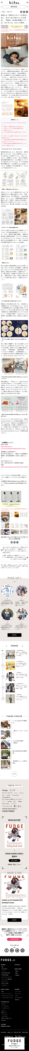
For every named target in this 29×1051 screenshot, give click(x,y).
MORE (14, 920)
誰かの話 (4, 1020)
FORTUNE (3, 1024)
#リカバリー (12, 539)
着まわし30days (5, 803)
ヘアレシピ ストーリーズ (7, 995)
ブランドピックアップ (7, 977)
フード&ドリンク (5, 1008)
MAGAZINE (3, 1032)
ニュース (4, 971)
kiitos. (5, 565)
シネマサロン (5, 1016)
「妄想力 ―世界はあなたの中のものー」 (13, 126)
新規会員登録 (14, 939)
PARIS (16, 973)
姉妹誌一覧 (9, 1032)
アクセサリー (5, 985)
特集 (3, 967)
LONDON (17, 975)
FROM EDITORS (17, 1032)
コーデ (12, 790)
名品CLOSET (4, 969)
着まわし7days (5, 983)
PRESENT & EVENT (5, 1026)
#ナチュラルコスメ (19, 537)
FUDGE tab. (17, 965)
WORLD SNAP (18, 969)
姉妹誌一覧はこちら (14, 864)
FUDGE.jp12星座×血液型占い (10, 809)
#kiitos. (3, 537)
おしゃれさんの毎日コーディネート (12, 799)
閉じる (16, 120)
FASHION (3, 965)
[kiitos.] (14, 2)
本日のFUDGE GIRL (15, 795)
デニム (15, 793)
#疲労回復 (17, 539)
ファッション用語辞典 (7, 979)
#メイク (26, 537)
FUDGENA (10, 801)
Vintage (5, 790)
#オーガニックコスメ (10, 537)
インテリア (13, 803)
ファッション (18, 991)
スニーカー (4, 801)
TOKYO (16, 971)
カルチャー (4, 1004)
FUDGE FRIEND (8, 811)
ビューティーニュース (7, 993)
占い (15, 801)
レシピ (16, 995)
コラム (3, 1010)
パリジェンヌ (7, 806)
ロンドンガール (7, 793)
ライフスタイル (5, 1006)
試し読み (14, 860)
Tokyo (20, 801)
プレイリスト (5, 1014)
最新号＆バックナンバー (13, 565)
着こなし (18, 806)
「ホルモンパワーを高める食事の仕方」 (13, 128)
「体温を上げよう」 (8, 130)
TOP (2, 565)
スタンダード (5, 981)
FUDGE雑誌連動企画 (6, 797)
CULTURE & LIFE (5, 1002)
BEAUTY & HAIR (5, 989)
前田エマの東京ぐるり (7, 1018)
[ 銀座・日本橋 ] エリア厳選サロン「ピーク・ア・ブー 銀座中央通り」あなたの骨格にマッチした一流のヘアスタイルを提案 (14, 557)
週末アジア (4, 1012)
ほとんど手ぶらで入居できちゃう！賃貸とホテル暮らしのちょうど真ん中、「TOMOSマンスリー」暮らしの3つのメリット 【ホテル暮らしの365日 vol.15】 (15, 550)
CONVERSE (8, 795)
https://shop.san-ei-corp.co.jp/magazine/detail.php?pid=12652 (13, 447)
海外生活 (17, 999)
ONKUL (3, 795)
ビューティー (18, 993)
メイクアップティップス (7, 997)
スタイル (21, 793)
